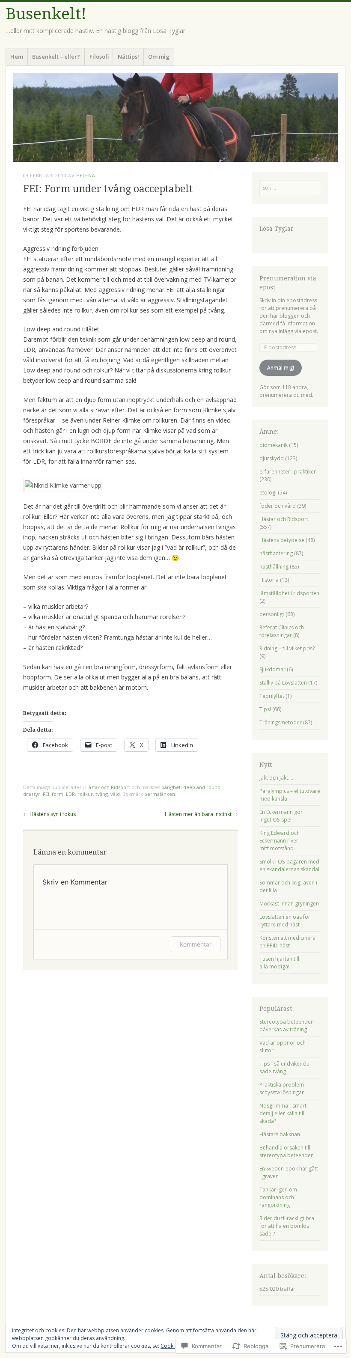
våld (115, 794)
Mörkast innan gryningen (289, 903)
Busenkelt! (46, 14)
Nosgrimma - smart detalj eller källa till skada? (282, 1113)
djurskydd (271, 458)
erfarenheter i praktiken (288, 471)
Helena (85, 175)
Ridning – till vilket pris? (287, 648)
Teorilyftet (271, 696)
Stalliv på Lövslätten (283, 682)
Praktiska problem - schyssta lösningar (283, 1088)
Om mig (159, 56)
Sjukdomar (272, 669)
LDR (70, 794)
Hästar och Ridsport (107, 787)
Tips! (265, 709)
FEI (46, 794)
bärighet (171, 787)
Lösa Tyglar (276, 228)
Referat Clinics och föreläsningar (281, 631)
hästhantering (276, 553)
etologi (268, 492)
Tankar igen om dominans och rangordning (278, 1197)
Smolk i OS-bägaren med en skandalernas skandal (289, 865)
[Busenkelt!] (175, 117)
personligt (271, 614)
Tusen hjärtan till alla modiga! (279, 962)
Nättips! (128, 56)
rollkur (85, 794)
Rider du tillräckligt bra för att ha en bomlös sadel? (286, 1226)
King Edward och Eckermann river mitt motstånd (279, 840)
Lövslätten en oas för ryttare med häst (284, 920)
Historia (269, 580)
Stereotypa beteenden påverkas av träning (286, 1025)
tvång (101, 794)
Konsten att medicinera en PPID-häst (287, 941)
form (57, 794)
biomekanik (273, 445)
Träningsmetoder (280, 722)
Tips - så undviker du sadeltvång (284, 1067)
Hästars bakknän (279, 1134)
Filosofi (99, 56)
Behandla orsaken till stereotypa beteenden (286, 1151)
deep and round (201, 787)
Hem (16, 56)
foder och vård (277, 505)
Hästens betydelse (281, 540)
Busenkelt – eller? (56, 56)
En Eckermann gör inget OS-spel (281, 815)
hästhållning (274, 566)
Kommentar (195, 944)
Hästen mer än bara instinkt (201, 814)
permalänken (159, 794)
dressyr (31, 794)
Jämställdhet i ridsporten (289, 593)
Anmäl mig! (280, 367)
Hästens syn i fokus (49, 814)
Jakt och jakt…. (276, 777)
